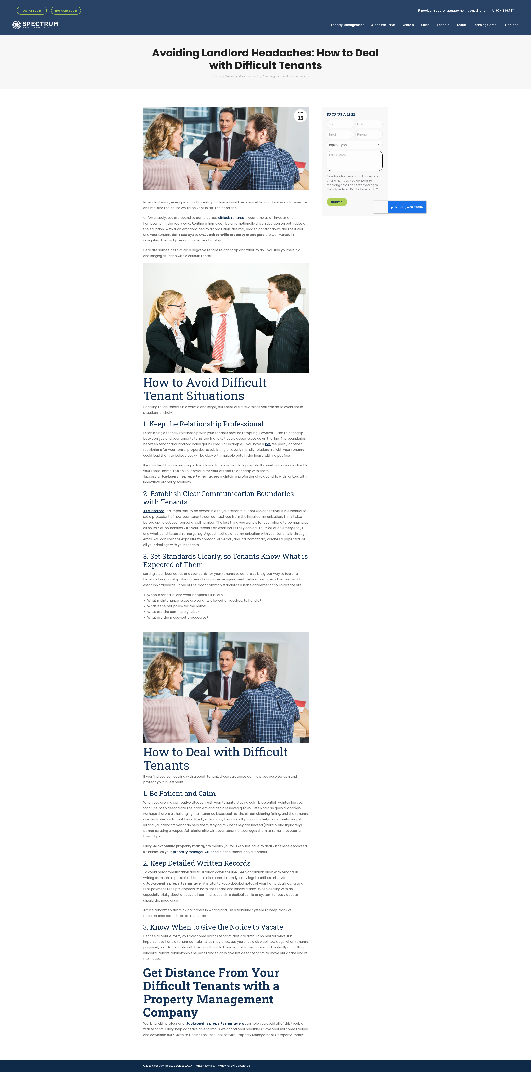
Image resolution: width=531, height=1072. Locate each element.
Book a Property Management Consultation (454, 11)
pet (268, 444)
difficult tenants (231, 217)
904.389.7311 (505, 11)
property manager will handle (197, 851)
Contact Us (243, 1065)
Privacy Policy (225, 1065)
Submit (337, 202)
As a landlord (153, 511)
